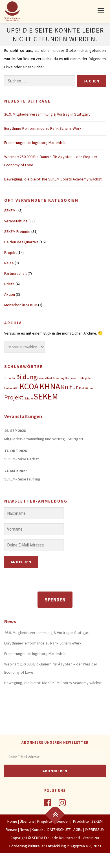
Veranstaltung (16, 221)
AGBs (77, 829)
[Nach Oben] (55, 815)
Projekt (10, 252)
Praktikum (86, 388)
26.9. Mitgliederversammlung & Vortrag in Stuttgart (47, 114)
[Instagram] (62, 802)
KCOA (29, 386)
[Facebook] (47, 802)
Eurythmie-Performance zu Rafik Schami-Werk (43, 128)
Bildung (26, 377)
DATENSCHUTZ (59, 829)
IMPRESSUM (95, 829)
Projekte (44, 821)
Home (12, 821)
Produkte (80, 821)
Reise (9, 262)
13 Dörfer (9, 378)
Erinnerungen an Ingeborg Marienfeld (35, 142)
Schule (28, 398)
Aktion (9, 294)
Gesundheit (45, 378)
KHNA (49, 386)
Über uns (27, 821)
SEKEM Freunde (17, 231)
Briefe (9, 283)
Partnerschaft (15, 273)
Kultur (69, 387)
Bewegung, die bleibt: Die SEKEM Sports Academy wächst (53, 179)
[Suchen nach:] (39, 81)
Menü (100, 10)
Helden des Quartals (21, 241)
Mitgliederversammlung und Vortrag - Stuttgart (43, 438)
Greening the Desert (65, 378)
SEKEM (10, 210)
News (24, 829)
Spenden (55, 599)
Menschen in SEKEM (20, 304)
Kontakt (38, 829)
